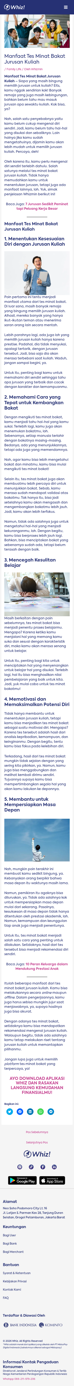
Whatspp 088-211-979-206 (19, 1379)
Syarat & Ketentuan (17, 1273)
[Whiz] (14, 7)
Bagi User (9, 1235)
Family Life (14, 69)
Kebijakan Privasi (15, 1281)
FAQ (6, 1298)
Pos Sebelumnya (37, 1132)
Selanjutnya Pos (37, 1142)
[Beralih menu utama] (66, 7)
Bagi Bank (10, 1243)
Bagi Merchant (13, 1252)
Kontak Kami (12, 1289)
